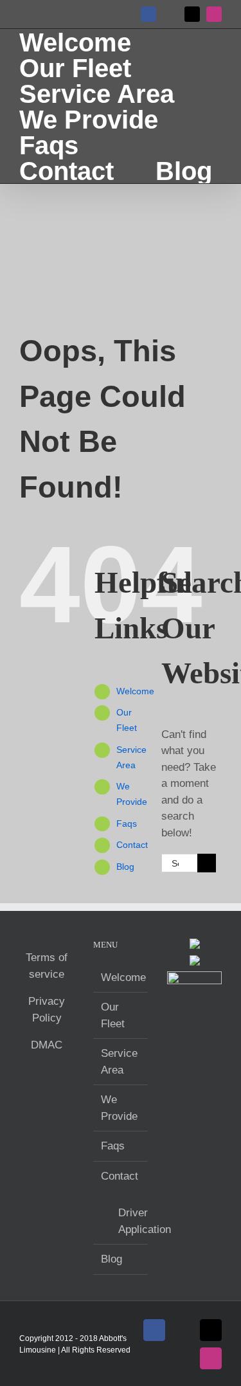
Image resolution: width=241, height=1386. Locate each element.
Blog (125, 866)
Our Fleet (113, 1015)
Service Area (119, 1061)
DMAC (46, 1045)
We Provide (119, 1108)
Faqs (126, 823)
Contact (132, 845)
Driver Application (126, 1221)
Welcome (135, 691)
